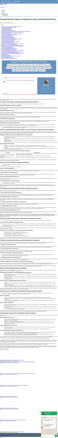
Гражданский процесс (5, 14)
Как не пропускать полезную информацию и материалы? (11, 52)
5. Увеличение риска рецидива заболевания (8, 42)
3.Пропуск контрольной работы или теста (8, 37)
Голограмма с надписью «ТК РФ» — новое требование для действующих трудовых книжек (14, 385)
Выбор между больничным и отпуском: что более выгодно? (9, 408)
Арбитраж (3, 10)
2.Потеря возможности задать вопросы (8, 36)
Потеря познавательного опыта (7, 56)
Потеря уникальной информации (7, 29)
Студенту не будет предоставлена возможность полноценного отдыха (12, 43)
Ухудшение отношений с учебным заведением (9, 27)
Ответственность (4, 13)
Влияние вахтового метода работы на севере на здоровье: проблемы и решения (12, 431)
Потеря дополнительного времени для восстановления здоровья (12, 38)
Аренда (3, 11)
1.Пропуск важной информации (7, 35)
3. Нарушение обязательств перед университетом (9, 48)
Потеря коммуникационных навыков (7, 57)
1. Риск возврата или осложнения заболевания (9, 39)
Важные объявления (5, 54)
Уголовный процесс (5, 15)
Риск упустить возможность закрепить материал (9, 34)
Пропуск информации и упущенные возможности (9, 58)
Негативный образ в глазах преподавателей (8, 30)
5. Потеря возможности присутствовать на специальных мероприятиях (13, 50)
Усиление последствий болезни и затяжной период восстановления (12, 46)
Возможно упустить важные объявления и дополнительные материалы (13, 53)
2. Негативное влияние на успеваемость (8, 40)
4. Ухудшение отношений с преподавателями (9, 49)
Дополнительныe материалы (6, 55)
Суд (2, 12)
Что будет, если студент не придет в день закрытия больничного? (12, 26)
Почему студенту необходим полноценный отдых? (10, 44)
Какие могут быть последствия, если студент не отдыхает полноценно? (13, 45)
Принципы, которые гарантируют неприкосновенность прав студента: (13, 32)
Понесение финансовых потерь (7, 28)
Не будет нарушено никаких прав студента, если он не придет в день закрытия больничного (16, 31)
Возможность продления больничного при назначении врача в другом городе (12, 360)
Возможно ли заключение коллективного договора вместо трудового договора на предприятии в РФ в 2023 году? (17, 373)
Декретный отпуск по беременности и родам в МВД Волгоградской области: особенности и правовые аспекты (17, 361)
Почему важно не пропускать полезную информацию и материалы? (12, 51)
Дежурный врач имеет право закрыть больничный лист (8, 396)
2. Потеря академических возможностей (8, 47)
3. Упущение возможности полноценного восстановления (11, 41)
